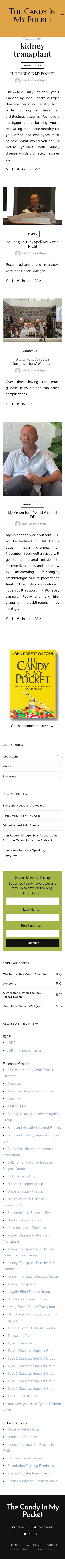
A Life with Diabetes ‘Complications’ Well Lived (33, 361)
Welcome (9, 984)
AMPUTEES (16, 1106)
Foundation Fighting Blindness (30, 1466)
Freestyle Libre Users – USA (28, 1212)
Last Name (31, 909)
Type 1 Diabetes (19, 1343)
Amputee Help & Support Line (30, 1091)
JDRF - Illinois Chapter (24, 1050)
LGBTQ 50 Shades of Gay (27, 1299)
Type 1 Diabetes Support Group (31, 1350)
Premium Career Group (24, 1458)
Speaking (9, 777)
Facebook (46, 1527)
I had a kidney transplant (26, 1220)
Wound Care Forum (22, 1437)
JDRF (11, 1043)
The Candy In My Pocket (32, 15)
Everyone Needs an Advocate (23, 806)
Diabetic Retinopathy (23, 1429)
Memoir (15, 1545)
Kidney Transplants (22, 1284)
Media (32, 233)
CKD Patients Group (22, 1176)
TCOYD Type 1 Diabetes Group (31, 1328)
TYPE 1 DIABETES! (22, 1396)
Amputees (15, 1099)
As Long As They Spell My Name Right (32, 244)
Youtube (35, 1534)
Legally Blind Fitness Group (28, 1291)
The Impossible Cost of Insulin (24, 974)
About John (32, 65)
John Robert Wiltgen (34, 80)
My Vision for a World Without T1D (32, 514)
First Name (31, 893)
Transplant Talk (19, 1335)
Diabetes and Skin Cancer (21, 826)
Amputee (14, 1083)
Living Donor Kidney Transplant (31, 1307)
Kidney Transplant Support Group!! (33, 1276)
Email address (31, 926)
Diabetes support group (25, 1184)
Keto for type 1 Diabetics (26, 1228)
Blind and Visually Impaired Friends (34, 1127)
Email (21, 1527)
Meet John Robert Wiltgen (22, 1006)
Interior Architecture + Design (29, 1473)
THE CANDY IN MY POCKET (32, 73)
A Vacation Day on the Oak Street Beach (22, 995)
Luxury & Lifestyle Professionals (32, 1481)
